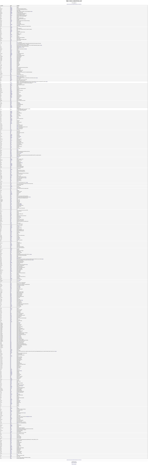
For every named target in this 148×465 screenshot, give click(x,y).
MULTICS (28, 416)
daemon (21, 204)
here (31, 11)
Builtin (11, 54)
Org (10, 84)
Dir (10, 86)
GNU (17, 149)
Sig (10, 323)
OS (10, 14)
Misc (11, 55)
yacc (17, 454)
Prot (10, 56)
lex (17, 189)
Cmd (11, 11)
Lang (11, 45)
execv (17, 127)
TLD (11, 64)
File (10, 143)
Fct (10, 22)
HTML (11, 7)
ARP (19, 286)
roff (19, 400)
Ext (10, 6)
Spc (10, 131)
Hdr (10, 344)
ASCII (11, 10)
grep (19, 103)
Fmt (10, 99)
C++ (17, 42)
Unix (19, 25)
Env (10, 190)
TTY (19, 336)
